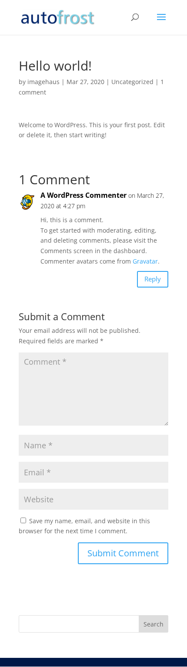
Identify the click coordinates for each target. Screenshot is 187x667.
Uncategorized (132, 82)
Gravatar (145, 261)
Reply (152, 278)
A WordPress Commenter (83, 195)
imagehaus (43, 82)
